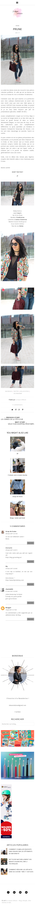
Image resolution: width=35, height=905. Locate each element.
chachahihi (9, 589)
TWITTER (16, 391)
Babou (19, 211)
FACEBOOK (8, 391)
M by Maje (19, 215)
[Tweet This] (12, 409)
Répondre (30, 543)
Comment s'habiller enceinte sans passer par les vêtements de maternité (20, 851)
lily (7, 566)
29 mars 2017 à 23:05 (11, 568)
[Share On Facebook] (15, 409)
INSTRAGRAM (18, 393)
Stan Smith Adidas (17, 224)
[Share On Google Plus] (19, 409)
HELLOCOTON (24, 391)
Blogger (8, 607)
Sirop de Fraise (11, 531)
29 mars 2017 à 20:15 (11, 550)
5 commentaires (17, 404)
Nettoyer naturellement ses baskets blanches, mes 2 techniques (20, 861)
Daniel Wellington (20, 222)
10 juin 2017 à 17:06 (11, 610)
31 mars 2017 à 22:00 (11, 591)
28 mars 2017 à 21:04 (11, 533)
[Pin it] (22, 409)
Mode (17, 25)
